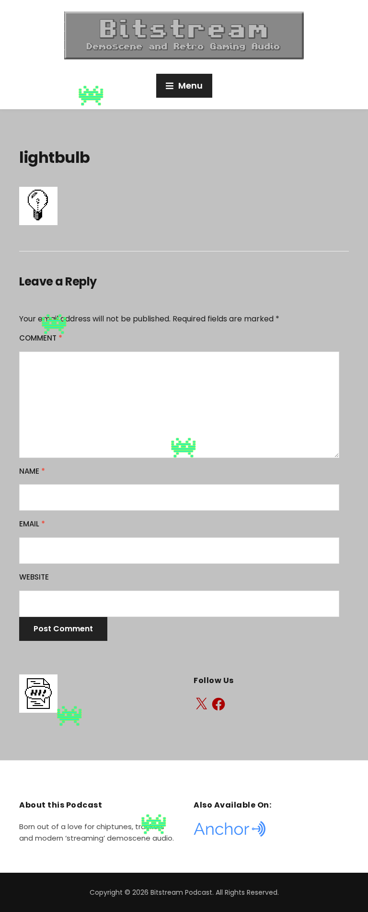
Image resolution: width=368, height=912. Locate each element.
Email (32, 524)
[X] (201, 704)
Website (34, 577)
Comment (40, 338)
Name (32, 471)
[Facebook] (218, 704)
